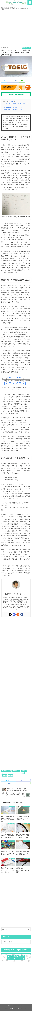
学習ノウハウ (17, 770)
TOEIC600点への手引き (14, 773)
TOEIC (4, 773)
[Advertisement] (16, 28)
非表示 (12, 101)
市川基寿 (25, 770)
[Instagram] (14, 614)
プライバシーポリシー (19, 1005)
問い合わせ (10, 1005)
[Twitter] (10, 614)
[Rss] (17, 614)
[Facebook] (21, 614)
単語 (23, 773)
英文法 (11, 775)
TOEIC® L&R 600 (7, 770)
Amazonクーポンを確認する (16, 94)
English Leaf (15, 1008)
